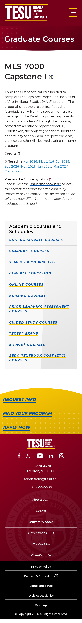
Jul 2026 (62, 161)
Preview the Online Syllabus (27, 179)
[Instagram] (61, 456)
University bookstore (45, 184)
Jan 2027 (44, 166)
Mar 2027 (60, 166)
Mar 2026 (30, 161)
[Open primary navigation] (73, 12)
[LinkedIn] (51, 456)
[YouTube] (40, 456)
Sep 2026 (12, 166)
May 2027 (12, 171)
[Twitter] (28, 456)
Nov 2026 (28, 166)
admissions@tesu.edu (41, 479)
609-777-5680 (41, 487)
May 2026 (46, 161)
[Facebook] (19, 456)
